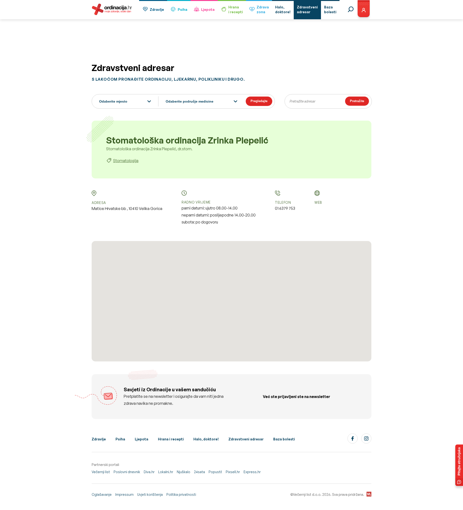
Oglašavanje (102, 494)
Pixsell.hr (233, 472)
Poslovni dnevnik (127, 472)
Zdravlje (157, 9)
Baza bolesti (284, 439)
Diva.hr (149, 472)
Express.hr (252, 472)
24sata (199, 472)
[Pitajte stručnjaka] (459, 465)
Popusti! (215, 472)
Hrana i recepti (171, 439)
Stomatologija (125, 160)
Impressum (124, 494)
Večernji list (101, 472)
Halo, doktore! (206, 439)
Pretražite (357, 101)
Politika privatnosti (181, 494)
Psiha (182, 9)
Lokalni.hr (165, 472)
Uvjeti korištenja (150, 494)
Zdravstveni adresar (246, 439)
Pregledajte (259, 101)
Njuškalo (183, 472)
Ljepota (208, 9)
